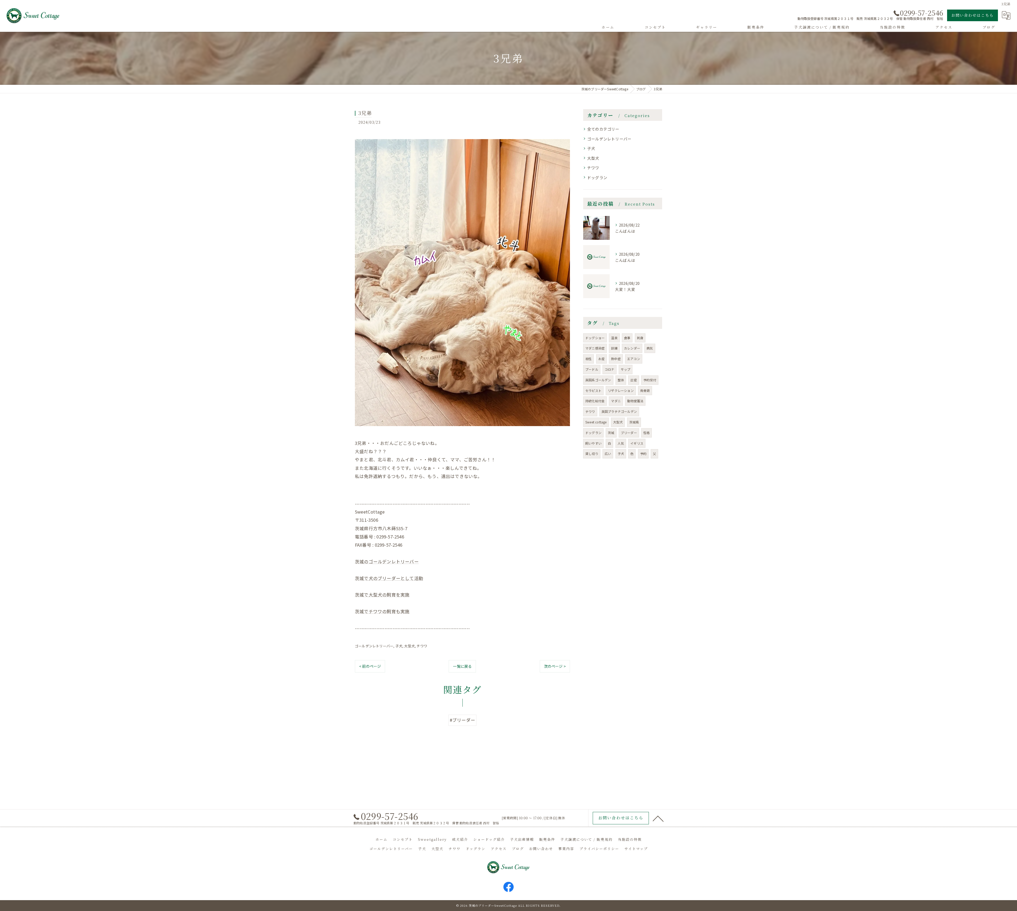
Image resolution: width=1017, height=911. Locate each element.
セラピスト (593, 390)
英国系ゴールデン (598, 380)
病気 (649, 348)
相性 (588, 358)
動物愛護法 (635, 401)
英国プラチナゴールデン (619, 411)
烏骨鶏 (645, 390)
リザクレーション (621, 390)
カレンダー (632, 348)
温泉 (614, 337)
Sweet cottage (596, 422)
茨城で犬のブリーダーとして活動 (389, 578)
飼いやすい (593, 443)
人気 (621, 443)
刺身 (640, 337)
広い (608, 453)
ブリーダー (629, 432)
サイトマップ (636, 848)
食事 (627, 337)
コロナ (609, 369)
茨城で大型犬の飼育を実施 (382, 594)
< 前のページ (370, 666)
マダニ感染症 (595, 348)
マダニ (616, 401)
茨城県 (634, 422)
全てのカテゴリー (603, 129)
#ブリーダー (462, 720)
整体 (621, 380)
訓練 (614, 348)
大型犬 (409, 645)
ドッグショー (595, 337)
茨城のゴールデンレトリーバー (387, 561)
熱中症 (616, 358)
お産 (601, 358)
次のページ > (555, 666)
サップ (626, 369)
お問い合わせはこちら (972, 15)
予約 (643, 453)
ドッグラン (597, 177)
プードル (591, 369)
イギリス (636, 443)
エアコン (633, 358)
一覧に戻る (462, 666)
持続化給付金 (595, 401)
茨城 (611, 432)
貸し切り (591, 453)
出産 (633, 380)
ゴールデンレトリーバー (374, 645)
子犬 (398, 645)
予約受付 (649, 380)
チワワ (422, 645)
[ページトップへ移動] (658, 818)
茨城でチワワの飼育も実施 (382, 611)
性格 (646, 432)
